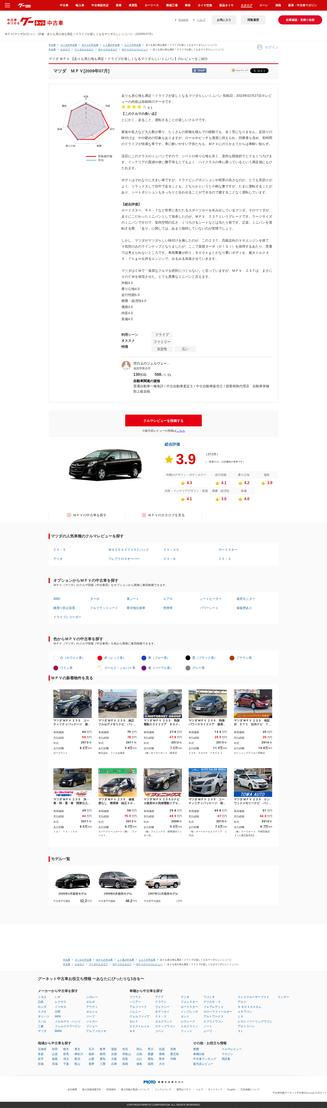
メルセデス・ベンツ (68, 1021)
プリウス (135, 997)
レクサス (60, 1002)
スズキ (42, 1011)
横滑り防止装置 (64, 608)
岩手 (41, 1059)
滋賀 (114, 1049)
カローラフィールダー (217, 1011)
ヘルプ (201, 20)
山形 (55, 1054)
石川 (91, 1049)
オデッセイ (162, 1011)
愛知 (103, 1059)
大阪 (114, 1059)
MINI (58, 1016)
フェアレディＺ (213, 1007)
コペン (159, 1031)
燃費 (196, 1049)
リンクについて (163, 1089)
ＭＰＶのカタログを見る (166, 515)
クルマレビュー (232, 1049)
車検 (188, 5)
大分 (162, 1064)
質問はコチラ (183, 1089)
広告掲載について (250, 1089)
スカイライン (189, 1026)
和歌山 (126, 1054)
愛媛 (150, 1054)
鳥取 (125, 1059)
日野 (58, 1011)
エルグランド (163, 1021)
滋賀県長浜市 (142, 368)
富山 (77, 1064)
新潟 (77, 1059)
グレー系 (198, 668)
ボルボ (90, 1002)
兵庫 (114, 1064)
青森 (41, 1054)
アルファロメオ (96, 1031)
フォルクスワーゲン (68, 1026)
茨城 (55, 1064)
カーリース (152, 5)
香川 (150, 1049)
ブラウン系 (244, 658)
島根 (125, 1064)
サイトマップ (215, 1089)
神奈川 (78, 1054)
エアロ (168, 599)
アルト (242, 1002)
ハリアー (135, 1002)
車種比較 (199, 1054)
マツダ (42, 1031)
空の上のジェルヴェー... (151, 363)
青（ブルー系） (159, 658)
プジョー (92, 1026)
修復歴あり (244, 608)
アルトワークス (213, 1016)
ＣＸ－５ (59, 549)
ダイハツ (43, 1016)
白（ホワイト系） (72, 658)
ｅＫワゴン (245, 1011)
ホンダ (42, 1007)
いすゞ (59, 997)
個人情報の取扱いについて (135, 1089)
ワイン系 (66, 668)
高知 (150, 1059)
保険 (278, 5)
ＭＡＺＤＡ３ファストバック (128, 549)
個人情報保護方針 (91, 1089)
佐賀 (162, 1049)
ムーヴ (207, 1031)
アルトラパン (246, 1026)
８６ (132, 1031)
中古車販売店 (100, 5)
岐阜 (103, 1049)
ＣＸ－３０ (171, 549)
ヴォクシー (162, 1007)
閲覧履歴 (253, 20)
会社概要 (72, 1089)
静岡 (103, 1054)
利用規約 (111, 1089)
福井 (91, 1054)
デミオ (58, 559)
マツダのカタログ (84, 49)
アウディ (92, 1007)
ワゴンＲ (209, 997)
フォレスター (189, 1002)
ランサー (283, 997)
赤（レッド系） (115, 658)
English (183, 20)
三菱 (41, 1026)
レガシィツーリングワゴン (255, 1021)
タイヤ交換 (205, 5)
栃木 (66, 1049)
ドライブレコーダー (67, 617)
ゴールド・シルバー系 (119, 668)
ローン (263, 5)
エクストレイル (140, 1026)
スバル (42, 1021)
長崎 (162, 1054)
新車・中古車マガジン (302, 5)
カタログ (246, 5)
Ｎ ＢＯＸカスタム (249, 1007)
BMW (58, 1031)
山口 (139, 1059)
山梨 (91, 1059)
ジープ (90, 1016)
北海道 (42, 1049)
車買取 (133, 5)
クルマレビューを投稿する (163, 421)
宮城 (41, 1064)
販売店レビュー (203, 1064)
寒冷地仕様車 (136, 608)
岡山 (139, 1049)
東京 (77, 1049)
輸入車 (80, 5)
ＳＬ (240, 1031)
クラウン (161, 1002)
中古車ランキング (204, 1059)
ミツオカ (60, 1007)
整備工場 (172, 5)
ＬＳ (240, 1016)
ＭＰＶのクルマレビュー (135, 49)
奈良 (125, 1049)
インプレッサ (189, 1011)
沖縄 (173, 1059)
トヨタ (42, 997)
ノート (207, 1026)
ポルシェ (92, 1011)
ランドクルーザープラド (253, 997)
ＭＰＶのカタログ (107, 49)
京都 (114, 1054)
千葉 (66, 1064)
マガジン (227, 1054)
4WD (56, 599)
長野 (91, 1064)
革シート (133, 599)
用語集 (226, 1059)
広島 (139, 1054)
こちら (180, 430)
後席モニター (246, 599)
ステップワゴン (165, 1026)
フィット (186, 1031)
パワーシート (209, 608)
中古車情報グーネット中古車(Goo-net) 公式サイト (300, 1092)
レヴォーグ (188, 1021)
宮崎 (173, 1049)
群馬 (66, 1054)
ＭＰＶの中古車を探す (90, 515)
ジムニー (135, 1011)
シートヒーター (211, 599)
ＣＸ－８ (170, 559)
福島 (55, 1059)
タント (185, 1016)
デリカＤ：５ (212, 1002)
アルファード (138, 1007)
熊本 (162, 1059)
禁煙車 (168, 608)
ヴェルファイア (140, 1016)
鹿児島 (174, 1054)
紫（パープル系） (160, 668)
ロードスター (228, 549)
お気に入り (224, 20)
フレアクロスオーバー (124, 559)
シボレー (92, 997)
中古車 (52, 45)
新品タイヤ (226, 5)
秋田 (55, 1049)
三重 (103, 1064)
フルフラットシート (104, 608)
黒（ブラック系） (204, 658)
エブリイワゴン (213, 1021)
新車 (119, 5)
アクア (159, 997)
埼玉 (66, 1059)
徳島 (139, 1064)
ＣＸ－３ (225, 559)
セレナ (134, 1021)
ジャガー (92, 1021)
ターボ (94, 599)
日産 (41, 1002)
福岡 (150, 1064)
